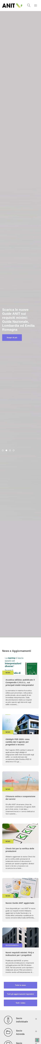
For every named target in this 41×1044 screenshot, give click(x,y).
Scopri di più (12, 335)
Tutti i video (20, 1003)
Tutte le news (20, 985)
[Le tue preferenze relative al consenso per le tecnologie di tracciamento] (37, 1040)
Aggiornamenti (12, 945)
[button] (20, 1020)
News (8, 673)
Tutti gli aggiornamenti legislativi (20, 994)
